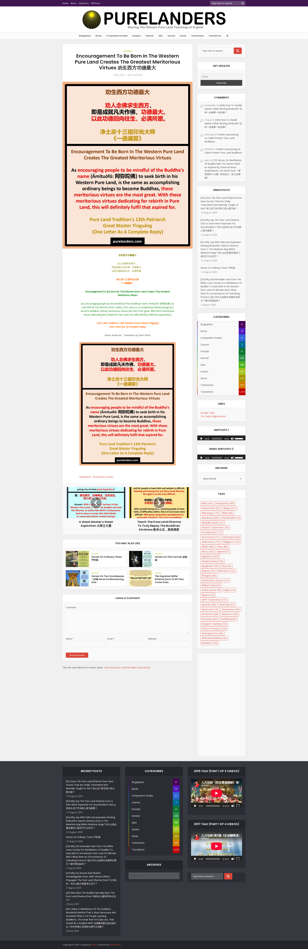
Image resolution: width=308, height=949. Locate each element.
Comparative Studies (117, 35)
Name (70, 638)
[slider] (239, 438)
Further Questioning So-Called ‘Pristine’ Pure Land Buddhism (221, 138)
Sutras (183, 35)
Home (65, 3)
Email (111, 638)
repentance (232, 609)
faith (208, 546)
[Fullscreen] (238, 805)
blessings (211, 512)
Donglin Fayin (208, 412)
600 (208, 503)
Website (152, 638)
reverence (210, 614)
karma (208, 570)
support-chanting (215, 623)
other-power (212, 590)
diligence (232, 541)
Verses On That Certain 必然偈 (171, 558)
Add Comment (134, 75)
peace (208, 594)
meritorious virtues (104, 476)
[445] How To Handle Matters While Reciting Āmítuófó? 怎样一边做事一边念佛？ (223, 109)
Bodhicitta (210, 517)
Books (99, 35)
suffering (229, 618)
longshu (209, 575)
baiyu (230, 508)
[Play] (201, 438)
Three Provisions (215, 628)
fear (223, 546)
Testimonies (197, 35)
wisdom (210, 642)
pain (230, 590)
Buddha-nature (213, 522)
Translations (215, 35)
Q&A (160, 35)
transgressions (213, 633)
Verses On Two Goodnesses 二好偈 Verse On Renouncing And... (107, 579)
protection (211, 609)
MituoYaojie (211, 585)
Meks (94, 944)
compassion (212, 532)
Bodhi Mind (231, 517)
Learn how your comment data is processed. (127, 667)
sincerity (210, 618)
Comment (71, 607)
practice (209, 604)
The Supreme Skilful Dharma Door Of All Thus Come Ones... (169, 579)
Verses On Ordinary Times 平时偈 (106, 558)
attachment (211, 508)
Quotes (171, 35)
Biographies (85, 35)
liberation (227, 570)
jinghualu (210, 565)
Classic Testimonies (215, 527)
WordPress (115, 944)
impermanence (213, 561)
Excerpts (137, 35)
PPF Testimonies (215, 599)
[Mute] (232, 438)
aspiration (86, 476)
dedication (232, 537)
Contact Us (83, 3)
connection (211, 537)
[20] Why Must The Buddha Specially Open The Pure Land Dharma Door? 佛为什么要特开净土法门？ (91, 896)
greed (224, 551)
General (150, 35)
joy (227, 565)
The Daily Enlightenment (213, 416)
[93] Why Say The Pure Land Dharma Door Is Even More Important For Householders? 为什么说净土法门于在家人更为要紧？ (91, 805)
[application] (221, 437)
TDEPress (95, 3)
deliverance (211, 541)
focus (208, 551)
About (73, 3)
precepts (228, 604)
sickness (230, 614)
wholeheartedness (215, 638)
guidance (210, 556)
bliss (228, 512)
